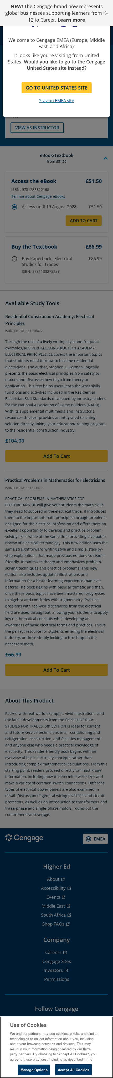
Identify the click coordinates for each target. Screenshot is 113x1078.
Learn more (71, 20)
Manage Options (34, 1069)
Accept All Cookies (73, 1069)
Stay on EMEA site (56, 100)
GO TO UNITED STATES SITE (57, 88)
